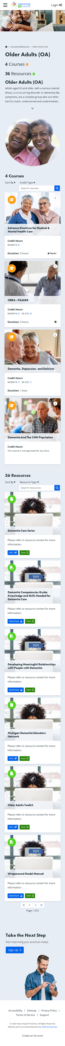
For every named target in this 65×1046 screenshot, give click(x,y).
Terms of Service (25, 1015)
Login (54, 5)
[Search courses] (57, 188)
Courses (15, 64)
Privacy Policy (49, 1010)
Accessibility (15, 1010)
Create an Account (32, 1035)
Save (23, 552)
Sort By (9, 182)
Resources (18, 73)
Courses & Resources (19, 46)
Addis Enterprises (49, 1026)
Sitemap (31, 1010)
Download (14, 621)
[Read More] (32, 108)
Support (44, 1015)
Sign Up (13, 950)
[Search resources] (57, 488)
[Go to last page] (41, 905)
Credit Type (26, 182)
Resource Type (28, 482)
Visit (11, 552)
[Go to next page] (35, 905)
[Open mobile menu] (5, 5)
